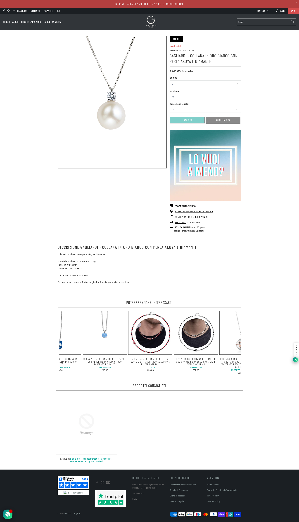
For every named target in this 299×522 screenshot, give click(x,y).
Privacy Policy (213, 496)
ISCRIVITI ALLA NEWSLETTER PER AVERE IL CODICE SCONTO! (149, 4)
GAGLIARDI (175, 46)
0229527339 (22, 10)
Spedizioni (35, 10)
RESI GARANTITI (183, 227)
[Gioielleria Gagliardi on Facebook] (3, 11)
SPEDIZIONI (180, 222)
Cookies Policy (213, 501)
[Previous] (63, 342)
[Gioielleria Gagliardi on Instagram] (8, 11)
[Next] (237, 342)
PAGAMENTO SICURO (185, 206)
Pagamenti (48, 10)
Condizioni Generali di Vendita (183, 485)
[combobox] (266, 22)
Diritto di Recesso (177, 496)
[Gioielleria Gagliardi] (151, 22)
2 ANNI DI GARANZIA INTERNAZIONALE (194, 211)
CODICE (173, 78)
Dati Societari (213, 485)
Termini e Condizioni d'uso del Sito (222, 490)
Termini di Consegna (179, 490)
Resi (58, 10)
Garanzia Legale (177, 501)
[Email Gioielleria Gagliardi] (13, 11)
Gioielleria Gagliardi (72, 513)
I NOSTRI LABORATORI (31, 21)
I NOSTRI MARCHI (11, 21)
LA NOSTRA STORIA (53, 21)
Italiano (261, 11)
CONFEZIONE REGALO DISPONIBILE (192, 217)
